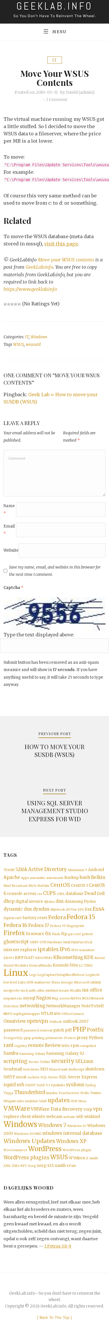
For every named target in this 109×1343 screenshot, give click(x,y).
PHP (79, 1029)
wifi (79, 1116)
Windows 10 (76, 1126)
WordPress (45, 1149)
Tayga (8, 1093)
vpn (97, 1109)
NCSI (86, 998)
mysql (29, 998)
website (69, 1117)
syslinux (75, 1084)
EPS (81, 910)
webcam (54, 1116)
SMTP (9, 1077)
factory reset (34, 917)
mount (64, 990)
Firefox (14, 933)
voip (87, 1109)
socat (21, 1077)
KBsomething (68, 957)
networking (32, 1005)
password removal (38, 1030)
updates (59, 1100)
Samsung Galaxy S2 (65, 1053)
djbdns (49, 902)
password (13, 1030)
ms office (92, 990)
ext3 (18, 918)
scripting (15, 1061)
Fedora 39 (58, 926)
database (74, 893)
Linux (15, 972)
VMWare (16, 1108)
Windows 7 (52, 1125)
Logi (32, 975)
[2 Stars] (8, 304)
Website (11, 550)
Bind (7, 886)
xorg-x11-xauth (51, 1165)
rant (8, 1045)
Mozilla (75, 990)
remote (36, 1045)
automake (37, 878)
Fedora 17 (38, 925)
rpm (75, 1045)
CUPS (49, 893)
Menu (59, 31)
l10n (74, 965)
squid (9, 1084)
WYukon (77, 1158)
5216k (21, 869)
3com (9, 869)
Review (53, 1045)
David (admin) (80, 92)
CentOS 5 (79, 885)
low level (10, 982)
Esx (88, 909)
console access (21, 893)
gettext (87, 934)
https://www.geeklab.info (30, 289)
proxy (82, 1037)
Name (9, 509)
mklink (95, 982)
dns (60, 901)
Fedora (57, 917)
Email (9, 530)
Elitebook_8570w (63, 910)
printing (38, 1038)
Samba (10, 1053)
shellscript (76, 1069)
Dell (101, 893)
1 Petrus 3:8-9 (57, 1246)
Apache (11, 877)
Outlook (55, 1022)
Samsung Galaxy (32, 1054)
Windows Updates (29, 1140)
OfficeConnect (72, 1014)
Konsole (61, 965)
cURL (61, 894)
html (66, 942)
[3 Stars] (12, 304)
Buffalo (43, 886)
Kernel (99, 958)
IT (54, 60)
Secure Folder (39, 1062)
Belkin (98, 877)
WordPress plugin (76, 1150)
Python (96, 1037)
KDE (89, 957)
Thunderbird (29, 1092)
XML (7, 1166)
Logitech (92, 975)
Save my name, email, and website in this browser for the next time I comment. (54, 571)
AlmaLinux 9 (77, 870)
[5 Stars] (19, 304)
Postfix (95, 1030)
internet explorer (20, 949)
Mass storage (62, 982)
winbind (92, 1116)
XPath (71, 1166)
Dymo (90, 901)
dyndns (41, 909)
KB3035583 (43, 958)
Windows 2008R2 (28, 1134)
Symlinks (58, 1085)
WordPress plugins (26, 1158)
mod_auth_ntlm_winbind (39, 990)
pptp (27, 1038)
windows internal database (72, 1133)
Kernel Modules (15, 965)
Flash (56, 934)
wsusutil (33, 344)
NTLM (47, 1013)
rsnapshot (88, 1046)
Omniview (14, 1021)
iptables (48, 949)
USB (74, 1101)
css (39, 894)
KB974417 (24, 957)
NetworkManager (63, 1006)
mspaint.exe (12, 998)
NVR (57, 1014)
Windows (39, 336)
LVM (29, 982)
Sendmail (12, 1069)
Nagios (43, 998)
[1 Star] (5, 304)
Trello (84, 1093)
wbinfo (38, 1116)
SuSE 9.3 (43, 1085)
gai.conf (74, 934)
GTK (43, 942)
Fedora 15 (81, 917)
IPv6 (65, 949)
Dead (90, 893)
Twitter (95, 1093)
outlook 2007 (76, 1021)
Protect (70, 1038)
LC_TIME (85, 965)
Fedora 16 (15, 925)
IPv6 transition (82, 950)
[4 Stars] (15, 304)
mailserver (42, 982)
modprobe (11, 990)
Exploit (8, 918)
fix (48, 933)
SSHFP (30, 1085)
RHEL (66, 1046)
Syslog (90, 1085)
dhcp (9, 901)
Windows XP (71, 1141)
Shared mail (58, 1069)
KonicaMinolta (40, 965)
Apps (25, 878)
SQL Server (49, 1077)
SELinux (84, 1061)
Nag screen (61, 998)
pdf (68, 1030)
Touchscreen (68, 1093)
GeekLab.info (39, 267)
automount (54, 878)
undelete (31, 1101)
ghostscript (16, 941)
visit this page (61, 244)
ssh (20, 1084)
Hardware (54, 942)
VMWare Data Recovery (57, 1109)
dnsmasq (74, 901)
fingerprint (75, 926)
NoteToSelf (92, 1006)
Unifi (43, 1101)
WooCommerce (15, 1150)
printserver (54, 1038)
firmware (35, 933)
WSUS (18, 344)
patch (58, 1030)
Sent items (31, 1069)
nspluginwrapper (26, 1014)
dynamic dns (17, 909)
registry (21, 1046)
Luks (22, 982)
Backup (71, 877)
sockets (33, 1077)
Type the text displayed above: (38, 635)
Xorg (32, 1166)
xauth (93, 1158)
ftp (64, 933)
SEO (44, 1069)
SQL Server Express (78, 1077)
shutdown (94, 1069)
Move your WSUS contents (66, 260)
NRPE (7, 1014)
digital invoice (29, 901)
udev (20, 1101)
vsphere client (17, 1116)
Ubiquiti (9, 1101)
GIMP (34, 942)
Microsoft (82, 982)
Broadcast (20, 886)
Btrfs (32, 886)
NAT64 (76, 998)
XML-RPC (19, 1166)
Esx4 (99, 909)
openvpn (37, 1021)
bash (85, 877)
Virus (82, 1101)
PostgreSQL (13, 1038)
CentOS (60, 885)
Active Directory (47, 869)
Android (96, 869)
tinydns (52, 1093)
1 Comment (56, 99)
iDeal (88, 942)
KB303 (8, 958)
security (62, 1061)
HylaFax (77, 942)
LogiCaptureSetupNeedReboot (61, 975)
